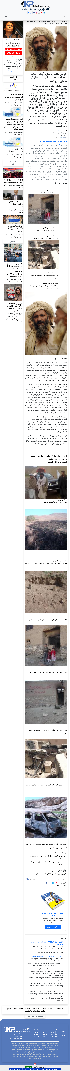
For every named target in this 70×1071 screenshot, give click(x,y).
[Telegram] (53, 883)
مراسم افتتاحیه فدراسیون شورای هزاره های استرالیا (14, 97)
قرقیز (21, 1008)
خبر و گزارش (53, 21)
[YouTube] (56, 883)
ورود (63, 1031)
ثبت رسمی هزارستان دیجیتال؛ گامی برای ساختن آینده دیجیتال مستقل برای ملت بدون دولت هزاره (13, 124)
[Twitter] (59, 883)
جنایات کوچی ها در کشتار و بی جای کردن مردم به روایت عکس (48, 672)
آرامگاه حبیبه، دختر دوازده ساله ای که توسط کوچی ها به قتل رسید (47, 619)
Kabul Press (61, 885)
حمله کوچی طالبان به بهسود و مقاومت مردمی (46, 857)
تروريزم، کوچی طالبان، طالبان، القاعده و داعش (51, 874)
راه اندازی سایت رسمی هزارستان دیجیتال (14, 150)
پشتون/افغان (40, 1011)
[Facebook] (64, 137)
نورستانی (14, 1008)
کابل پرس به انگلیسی (54, 1035)
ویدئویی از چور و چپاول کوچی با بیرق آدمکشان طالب (55, 501)
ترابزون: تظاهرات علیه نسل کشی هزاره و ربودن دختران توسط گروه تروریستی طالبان (13, 308)
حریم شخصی (45, 1031)
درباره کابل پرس (36, 1031)
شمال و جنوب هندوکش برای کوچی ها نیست (46, 862)
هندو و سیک (28, 1008)
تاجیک (49, 1008)
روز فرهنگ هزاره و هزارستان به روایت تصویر (15, 229)
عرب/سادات (29, 1011)
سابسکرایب (13, 72)
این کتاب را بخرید (53, 927)
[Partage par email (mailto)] (66, 137)
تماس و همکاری (36, 1035)
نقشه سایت (63, 1034)
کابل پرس (63, 130)
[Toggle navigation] (5, 17)
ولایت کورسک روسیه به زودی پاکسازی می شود (13, 181)
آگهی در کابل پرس (54, 1031)
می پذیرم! (29, 1067)
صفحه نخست (63, 21)
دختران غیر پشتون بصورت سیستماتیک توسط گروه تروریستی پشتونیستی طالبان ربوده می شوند (14, 270)
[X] (56, 137)
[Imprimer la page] (60, 137)
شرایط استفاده (45, 1035)
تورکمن (36, 1008)
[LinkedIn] (62, 137)
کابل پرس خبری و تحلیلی (14, 281)
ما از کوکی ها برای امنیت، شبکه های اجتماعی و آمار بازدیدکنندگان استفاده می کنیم (35, 1069)
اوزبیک (43, 1008)
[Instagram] (49, 883)
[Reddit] (58, 137)
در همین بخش (13, 78)
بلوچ (8, 1008)
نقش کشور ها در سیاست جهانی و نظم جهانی (14, 204)
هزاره (55, 1008)
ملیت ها (61, 1008)
